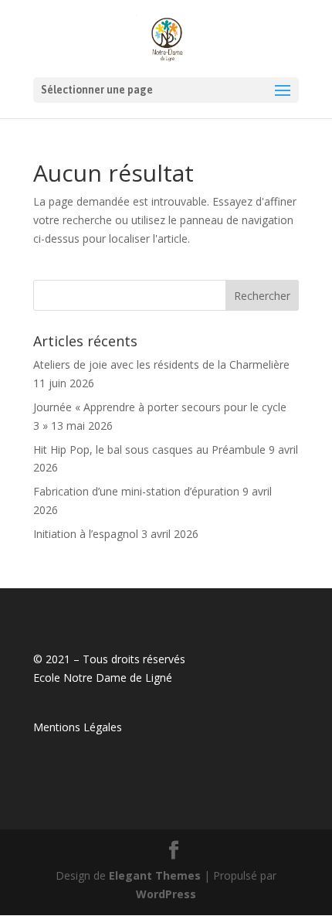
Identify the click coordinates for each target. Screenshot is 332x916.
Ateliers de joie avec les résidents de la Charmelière (161, 364)
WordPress (166, 894)
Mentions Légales (77, 727)
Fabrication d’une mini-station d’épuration (136, 491)
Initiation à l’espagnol (85, 533)
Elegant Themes (155, 875)
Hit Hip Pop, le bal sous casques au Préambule (149, 449)
